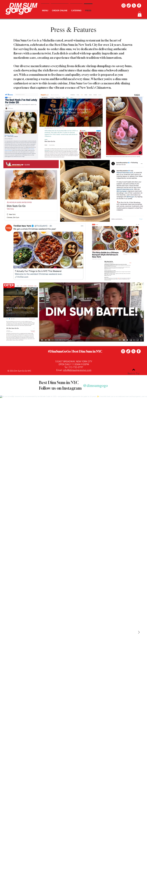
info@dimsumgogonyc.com (77, 370)
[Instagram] (123, 5)
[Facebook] (139, 5)
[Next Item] (138, 632)
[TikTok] (129, 5)
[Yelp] (134, 5)
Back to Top (134, 373)
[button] (140, 14)
